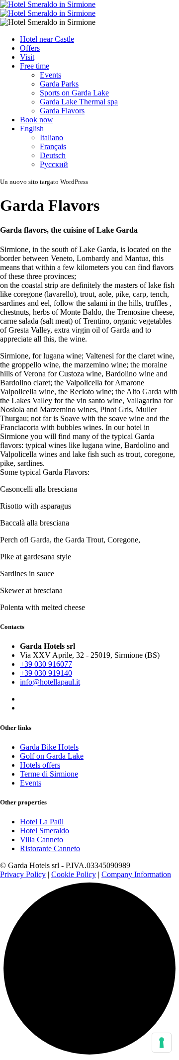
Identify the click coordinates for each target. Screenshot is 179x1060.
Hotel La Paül (42, 821)
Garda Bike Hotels (49, 747)
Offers (30, 48)
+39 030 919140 (46, 673)
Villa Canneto (41, 839)
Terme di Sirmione (49, 774)
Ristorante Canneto (50, 848)
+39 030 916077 (46, 664)
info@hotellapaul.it (50, 682)
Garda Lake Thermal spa (79, 101)
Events (50, 75)
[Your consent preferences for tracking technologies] (161, 1042)
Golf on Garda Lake (52, 756)
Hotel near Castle (47, 39)
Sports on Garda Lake (74, 92)
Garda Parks (59, 84)
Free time (34, 66)
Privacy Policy (23, 874)
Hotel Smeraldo (44, 830)
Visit (27, 57)
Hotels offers (40, 765)
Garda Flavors (62, 110)
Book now (36, 119)
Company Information (136, 874)
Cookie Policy (73, 874)
